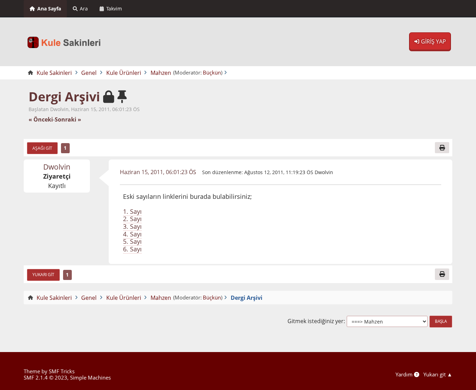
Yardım (405, 374)
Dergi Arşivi (64, 96)
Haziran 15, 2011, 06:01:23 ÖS (158, 172)
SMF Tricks (62, 371)
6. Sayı (132, 249)
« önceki (41, 119)
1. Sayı (132, 211)
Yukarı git (43, 274)
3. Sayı (132, 226)
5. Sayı (132, 241)
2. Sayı (132, 218)
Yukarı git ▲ (437, 374)
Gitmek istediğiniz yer (315, 321)
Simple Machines (90, 377)
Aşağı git (42, 148)
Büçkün (212, 73)
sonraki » (68, 119)
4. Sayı (132, 234)
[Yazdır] (442, 147)
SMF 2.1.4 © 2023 (45, 377)
